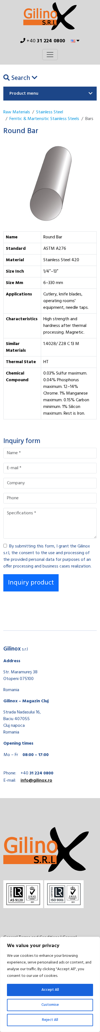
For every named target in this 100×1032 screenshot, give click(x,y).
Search (21, 78)
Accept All (50, 990)
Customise (50, 1005)
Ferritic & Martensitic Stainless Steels (44, 119)
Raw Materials (16, 112)
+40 (45, 41)
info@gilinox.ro (36, 780)
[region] (50, 984)
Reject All (50, 1020)
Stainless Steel (49, 112)
